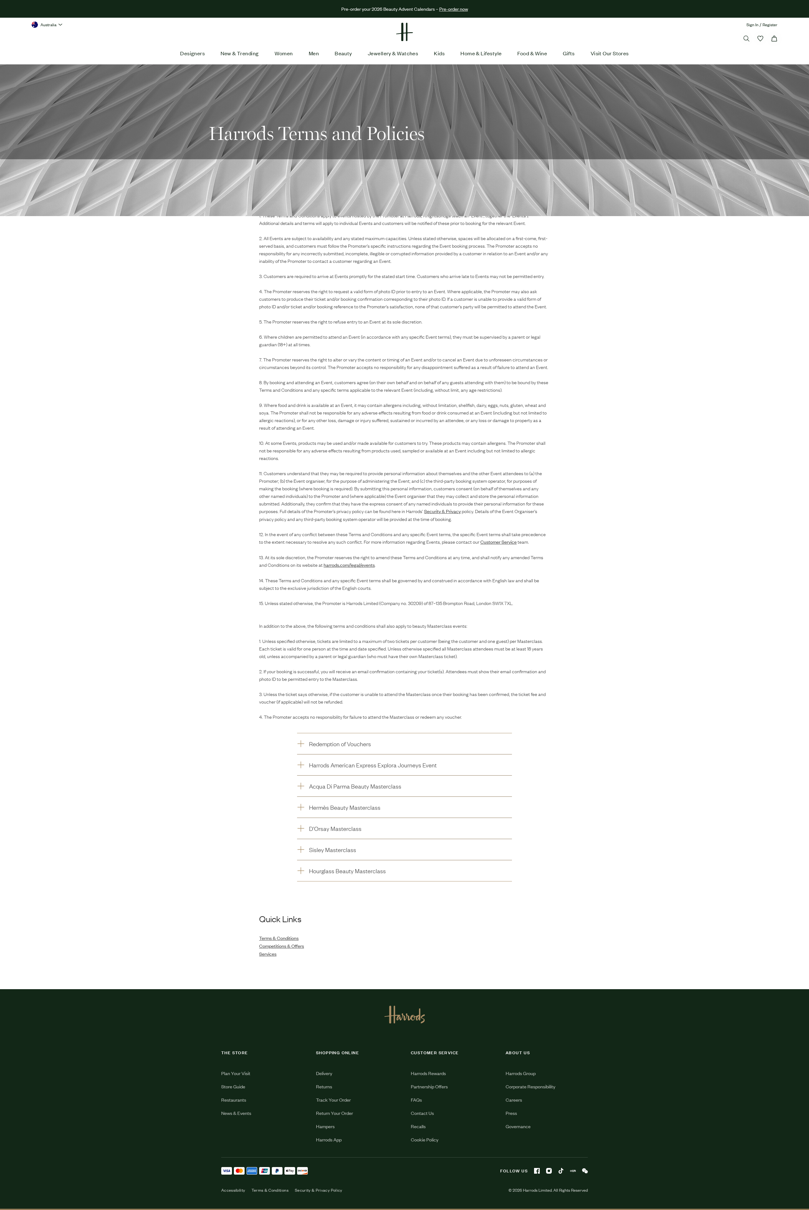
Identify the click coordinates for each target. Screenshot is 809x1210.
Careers (514, 1099)
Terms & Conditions (270, 1190)
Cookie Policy (424, 1139)
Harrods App (329, 1139)
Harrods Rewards (428, 1073)
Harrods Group (521, 1073)
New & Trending (240, 53)
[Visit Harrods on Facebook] (537, 1171)
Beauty (343, 53)
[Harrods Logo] (404, 1014)
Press (511, 1113)
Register (770, 24)
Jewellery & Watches (393, 53)
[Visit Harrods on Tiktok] (561, 1171)
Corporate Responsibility (530, 1086)
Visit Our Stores (610, 53)
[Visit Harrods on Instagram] (549, 1171)
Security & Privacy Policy (318, 1190)
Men (314, 53)
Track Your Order (333, 1099)
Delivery (324, 1073)
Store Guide (233, 1086)
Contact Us (422, 1113)
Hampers (325, 1126)
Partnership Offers (429, 1086)
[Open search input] (746, 38)
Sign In (752, 24)
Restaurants (233, 1099)
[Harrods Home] (404, 32)
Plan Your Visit (235, 1073)
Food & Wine (532, 53)
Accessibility (233, 1190)
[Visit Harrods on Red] (573, 1171)
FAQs (416, 1099)
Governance (518, 1126)
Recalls (418, 1126)
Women (284, 53)
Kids (439, 53)
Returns (324, 1086)
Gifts (569, 53)
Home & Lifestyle (481, 53)
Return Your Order (334, 1113)
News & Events (236, 1113)
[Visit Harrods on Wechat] (585, 1171)
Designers (192, 53)
